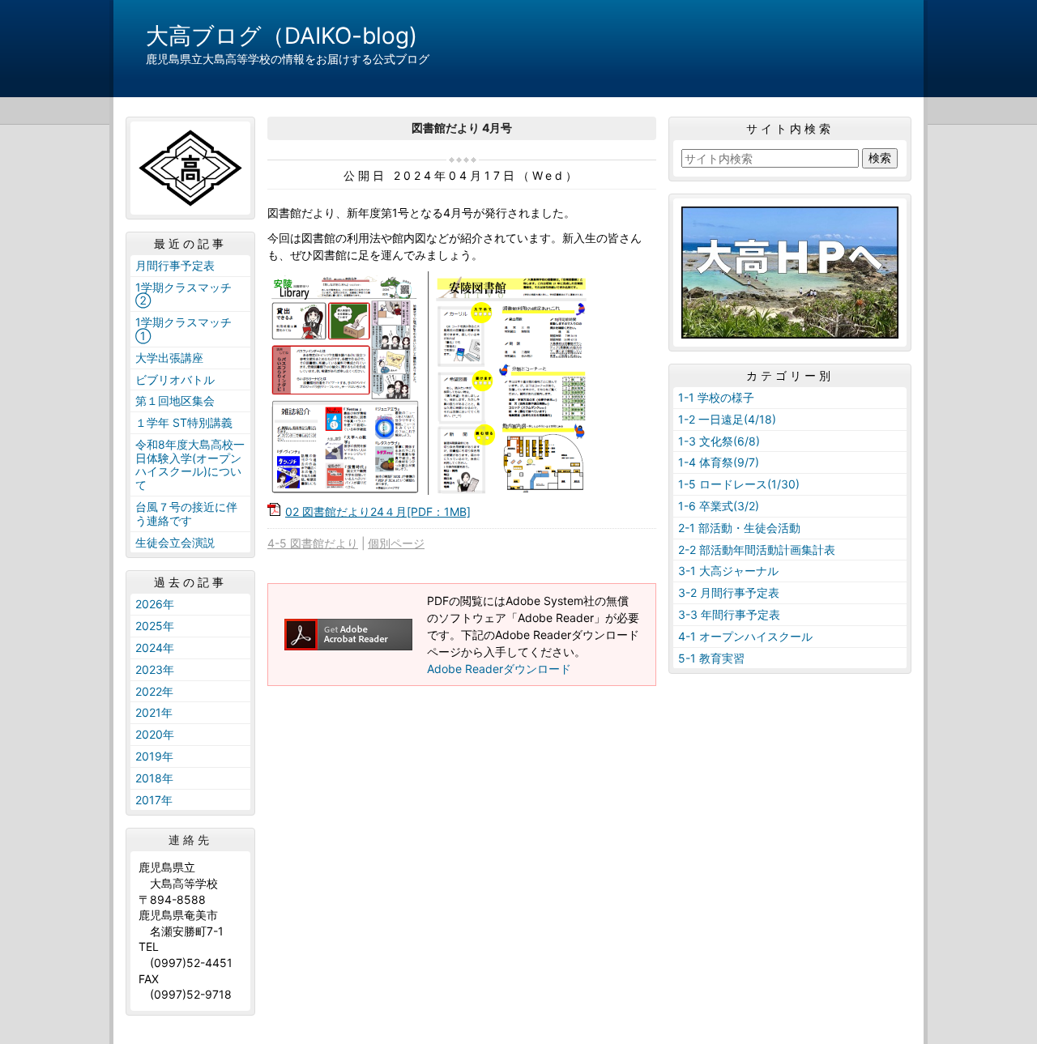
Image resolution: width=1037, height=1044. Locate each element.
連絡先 (190, 840)
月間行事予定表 (175, 265)
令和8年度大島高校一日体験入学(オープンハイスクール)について (190, 464)
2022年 (154, 691)
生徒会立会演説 (175, 542)
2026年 (154, 604)
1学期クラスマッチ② (183, 294)
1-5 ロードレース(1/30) (739, 484)
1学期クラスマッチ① (183, 329)
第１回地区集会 (175, 400)
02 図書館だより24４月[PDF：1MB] (378, 511)
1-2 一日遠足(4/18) (727, 419)
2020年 (154, 734)
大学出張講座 (169, 357)
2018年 (154, 778)
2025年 (154, 626)
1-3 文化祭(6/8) (719, 441)
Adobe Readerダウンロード (499, 668)
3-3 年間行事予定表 (729, 614)
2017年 (154, 800)
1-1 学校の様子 (716, 397)
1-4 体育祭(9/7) (718, 462)
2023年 (154, 669)
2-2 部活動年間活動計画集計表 (756, 549)
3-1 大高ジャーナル (728, 570)
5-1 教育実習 (711, 658)
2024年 (154, 647)
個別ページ (396, 543)
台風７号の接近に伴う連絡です (186, 513)
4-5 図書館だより (312, 543)
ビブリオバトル (175, 379)
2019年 (154, 756)
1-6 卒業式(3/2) (718, 506)
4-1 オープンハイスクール (745, 636)
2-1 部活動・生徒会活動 (739, 528)
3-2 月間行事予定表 (728, 592)
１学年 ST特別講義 (184, 422)
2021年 (154, 712)
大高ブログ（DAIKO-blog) (281, 35)
